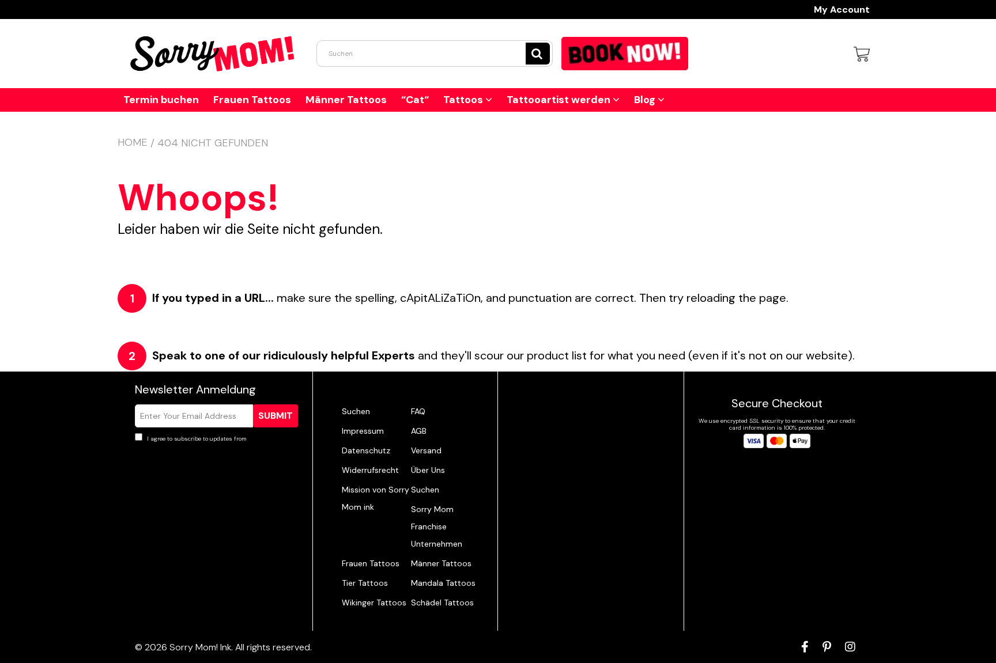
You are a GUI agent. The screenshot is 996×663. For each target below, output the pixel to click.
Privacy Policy (267, 438)
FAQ (418, 411)
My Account (842, 9)
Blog (646, 100)
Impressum (363, 431)
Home (133, 142)
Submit (275, 416)
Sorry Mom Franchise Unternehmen (436, 526)
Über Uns (428, 470)
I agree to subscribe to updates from (215, 438)
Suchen (356, 411)
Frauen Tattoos (252, 100)
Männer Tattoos (346, 100)
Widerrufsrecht (370, 470)
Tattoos (464, 100)
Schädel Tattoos (442, 602)
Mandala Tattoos (443, 583)
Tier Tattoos (365, 583)
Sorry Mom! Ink (200, 647)
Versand (426, 450)
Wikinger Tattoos (374, 602)
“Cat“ (415, 100)
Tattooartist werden (560, 100)
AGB (419, 431)
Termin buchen (161, 100)
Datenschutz (366, 450)
